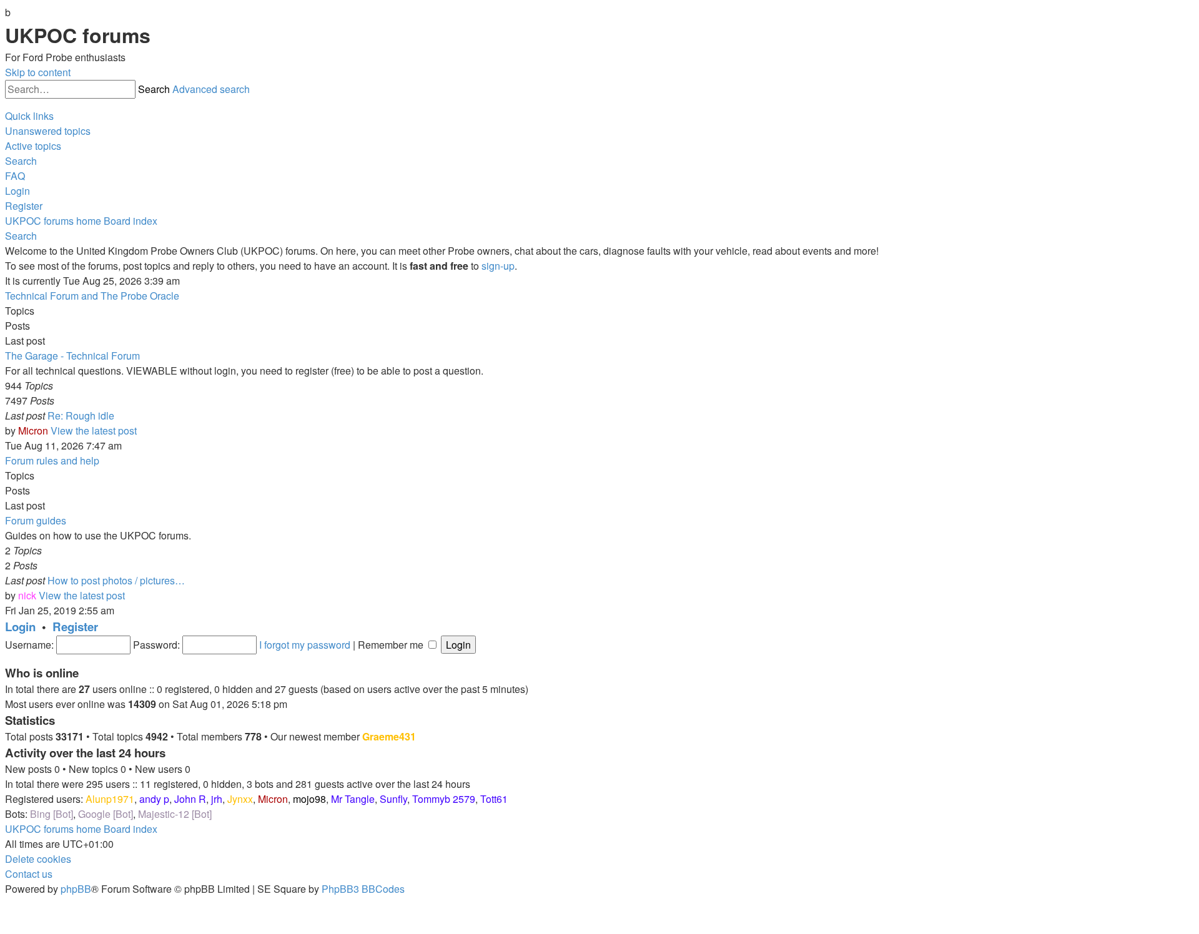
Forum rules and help (52, 460)
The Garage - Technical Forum (72, 355)
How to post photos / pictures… (116, 580)
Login (20, 626)
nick (27, 595)
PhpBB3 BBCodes (363, 889)
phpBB (76, 889)
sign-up (498, 265)
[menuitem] (48, 131)
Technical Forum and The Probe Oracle (92, 295)
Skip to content (38, 72)
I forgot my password (304, 644)
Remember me (392, 644)
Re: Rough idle (80, 415)
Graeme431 (389, 736)
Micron (33, 430)
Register (75, 626)
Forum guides (35, 520)
